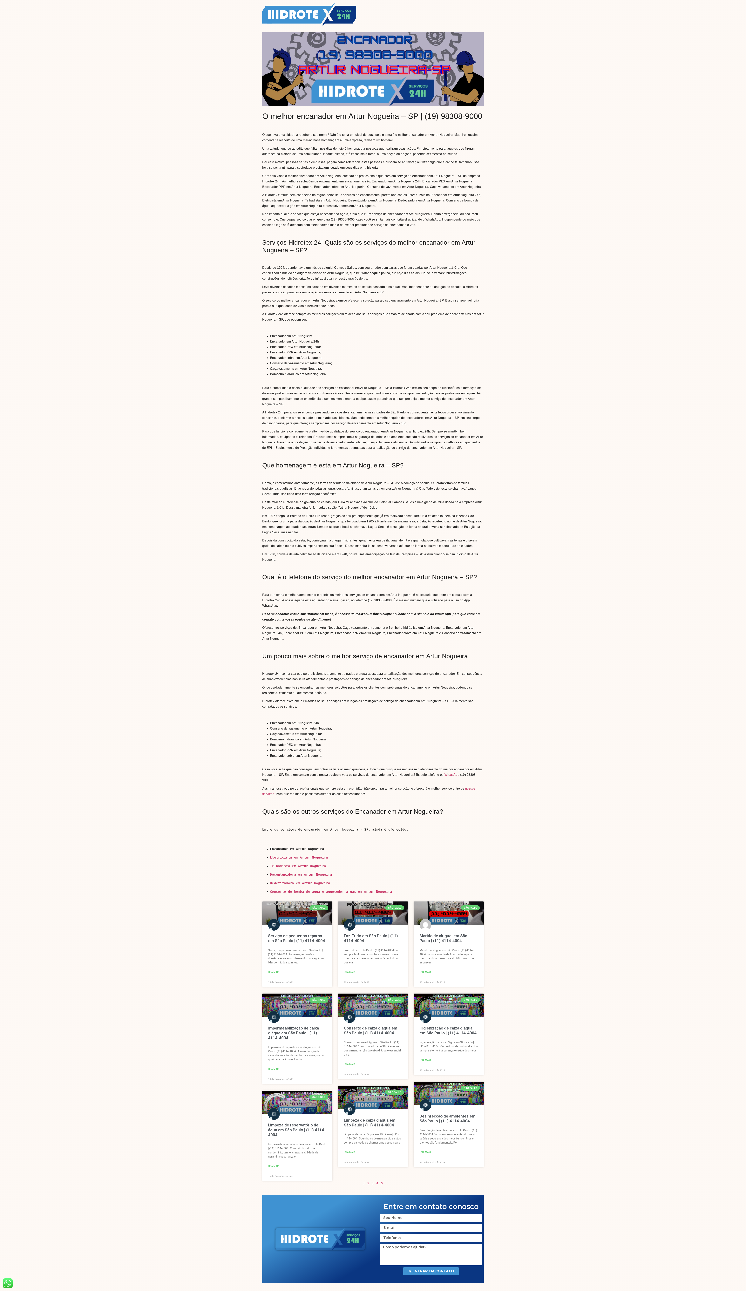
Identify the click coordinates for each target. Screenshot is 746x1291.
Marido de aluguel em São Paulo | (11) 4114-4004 (443, 938)
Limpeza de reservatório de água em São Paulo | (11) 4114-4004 (297, 1130)
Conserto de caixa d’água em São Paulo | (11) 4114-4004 (370, 1030)
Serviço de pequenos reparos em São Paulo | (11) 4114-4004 (296, 938)
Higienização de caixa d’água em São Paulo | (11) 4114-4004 (448, 1030)
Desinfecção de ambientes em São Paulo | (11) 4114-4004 (447, 1118)
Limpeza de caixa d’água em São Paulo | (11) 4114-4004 (369, 1122)
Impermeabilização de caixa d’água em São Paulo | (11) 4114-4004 (293, 1033)
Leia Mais (273, 972)
